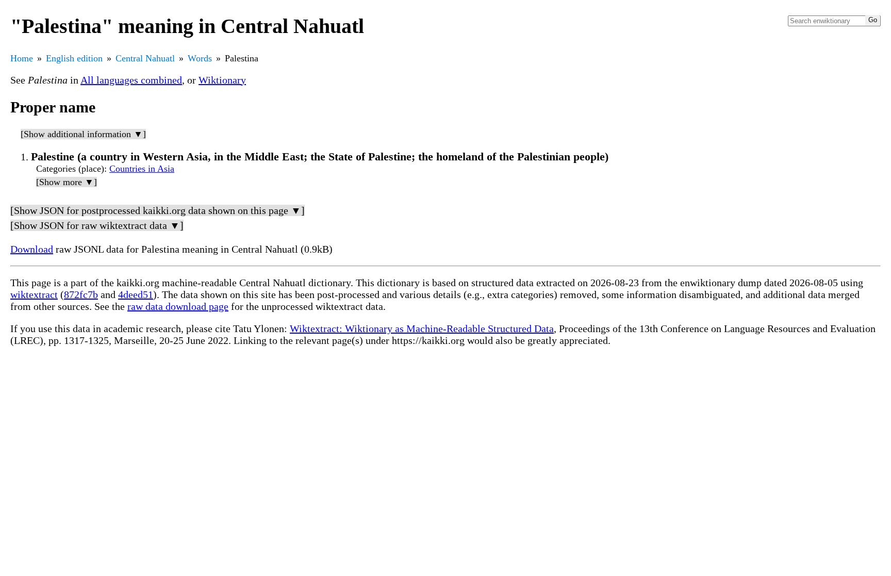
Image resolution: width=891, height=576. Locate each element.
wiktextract (34, 294)
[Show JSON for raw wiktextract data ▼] (97, 225)
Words (200, 58)
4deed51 (135, 294)
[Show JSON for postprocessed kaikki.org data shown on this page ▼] (157, 210)
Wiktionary (222, 80)
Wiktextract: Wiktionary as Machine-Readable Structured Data (422, 328)
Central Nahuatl (145, 58)
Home (21, 58)
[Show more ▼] (66, 182)
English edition (74, 58)
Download (31, 249)
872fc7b (81, 294)
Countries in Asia (141, 168)
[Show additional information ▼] (83, 134)
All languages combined (131, 80)
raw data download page (177, 306)
